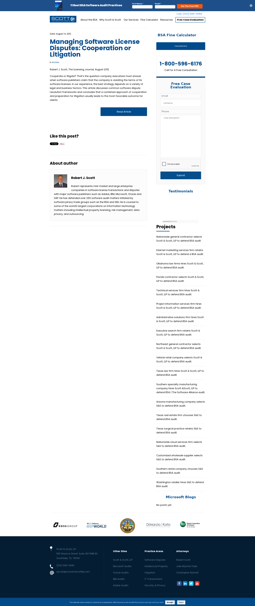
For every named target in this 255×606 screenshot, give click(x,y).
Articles (55, 62)
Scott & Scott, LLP (123, 559)
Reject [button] (181, 602)
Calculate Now (181, 46)
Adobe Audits (120, 585)
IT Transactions (153, 579)
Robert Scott (183, 559)
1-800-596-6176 (181, 63)
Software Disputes (155, 559)
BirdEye (174, 221)
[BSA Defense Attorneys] (63, 20)
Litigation (150, 572)
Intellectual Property (156, 566)
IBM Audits (119, 579)
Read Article (124, 111)
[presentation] (180, 164)
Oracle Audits (121, 572)
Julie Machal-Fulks (186, 566)
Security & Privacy (155, 585)
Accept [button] (170, 602)
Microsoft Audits (122, 566)
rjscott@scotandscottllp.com (73, 571)
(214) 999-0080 (192, 13)
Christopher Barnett (187, 572)
